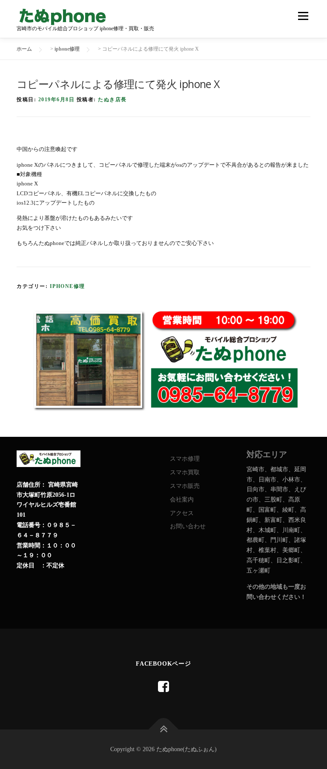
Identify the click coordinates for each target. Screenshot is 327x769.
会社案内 (182, 499)
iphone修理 (67, 286)
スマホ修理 (185, 459)
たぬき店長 (112, 100)
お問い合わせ (188, 526)
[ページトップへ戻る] (164, 729)
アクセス (182, 513)
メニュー (302, 16)
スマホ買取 (185, 472)
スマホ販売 (185, 486)
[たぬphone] (163, 687)
